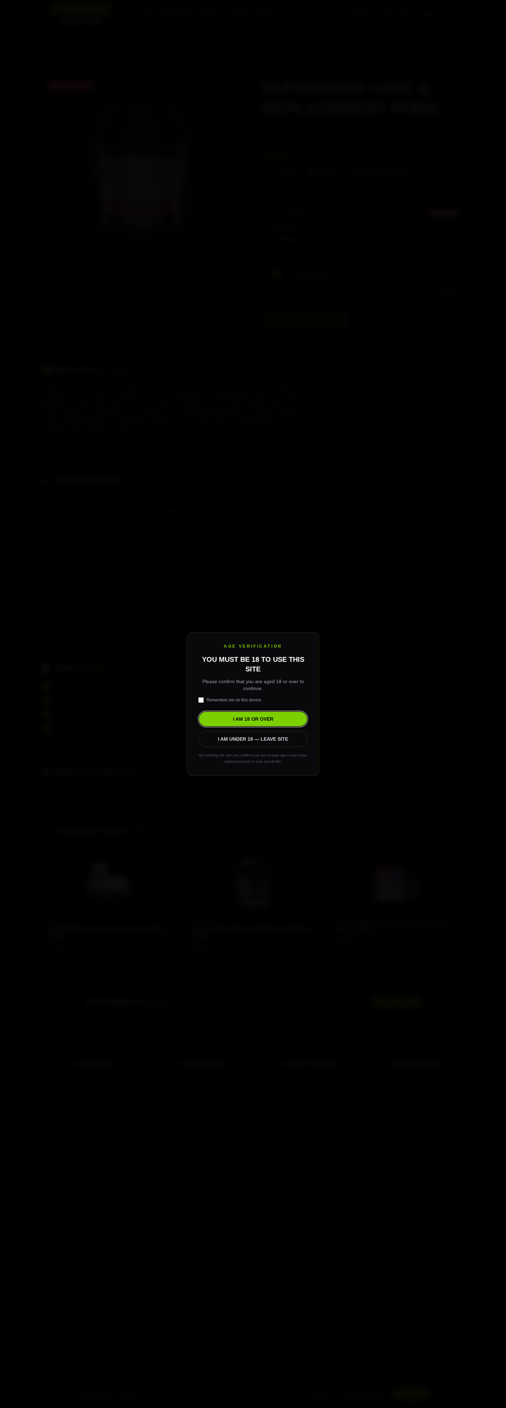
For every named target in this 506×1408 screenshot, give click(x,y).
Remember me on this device (234, 700)
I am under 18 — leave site (253, 739)
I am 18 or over (253, 719)
